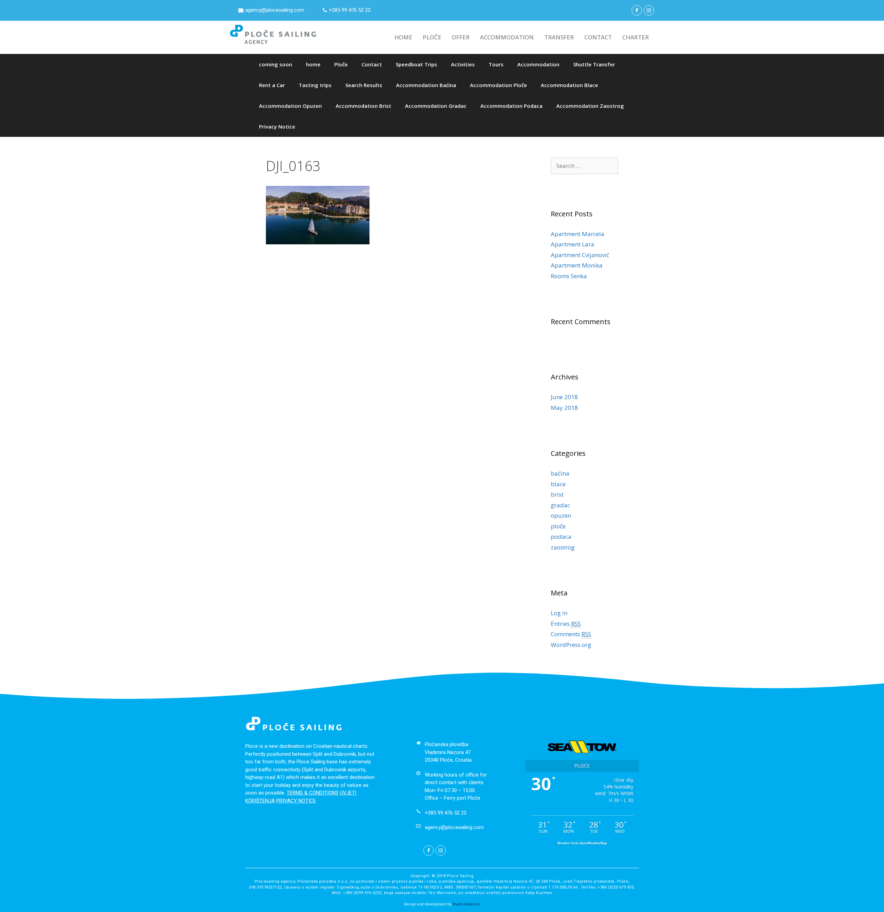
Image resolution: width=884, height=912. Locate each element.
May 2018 (564, 408)
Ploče (341, 64)
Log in (559, 613)
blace (558, 484)
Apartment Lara (572, 244)
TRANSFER (559, 37)
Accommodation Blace (569, 85)
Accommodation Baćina (426, 85)
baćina (560, 473)
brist (557, 494)
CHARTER (635, 37)
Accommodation (538, 64)
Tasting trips (315, 85)
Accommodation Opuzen (290, 105)
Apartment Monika (577, 265)
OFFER (461, 37)
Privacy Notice (277, 126)
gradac (560, 505)
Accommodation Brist (363, 105)
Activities (463, 64)
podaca (561, 536)
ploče (558, 526)
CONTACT (598, 37)
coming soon (275, 64)
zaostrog (563, 547)
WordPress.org (571, 645)
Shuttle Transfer (594, 64)
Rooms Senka (569, 276)
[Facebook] (637, 10)
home (313, 64)
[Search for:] (584, 166)
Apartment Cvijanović (580, 255)
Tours (496, 64)
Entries (566, 624)
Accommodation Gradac (436, 105)
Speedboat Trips (416, 64)
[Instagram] (649, 10)
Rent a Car (272, 85)
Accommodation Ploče (498, 85)
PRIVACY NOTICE (296, 801)
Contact (372, 64)
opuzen (561, 515)
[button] (271, 10)
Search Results (363, 85)
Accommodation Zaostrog (590, 105)
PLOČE (432, 37)
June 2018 (564, 397)
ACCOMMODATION (507, 37)
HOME (403, 37)
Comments (571, 634)
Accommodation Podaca (511, 105)
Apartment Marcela (577, 234)
